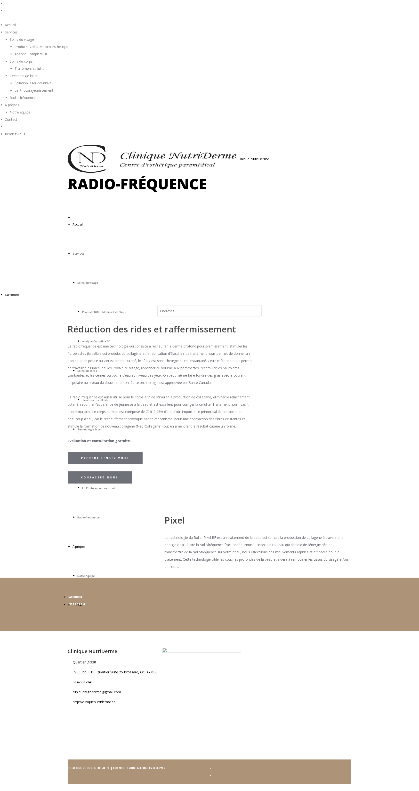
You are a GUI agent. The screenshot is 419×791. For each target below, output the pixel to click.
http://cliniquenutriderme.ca (94, 702)
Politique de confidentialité (89, 768)
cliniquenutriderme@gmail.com (97, 692)
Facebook (12, 295)
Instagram (76, 604)
